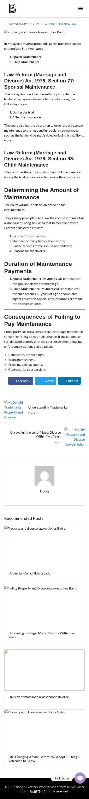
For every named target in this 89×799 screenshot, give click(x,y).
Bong (51, 23)
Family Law (69, 23)
